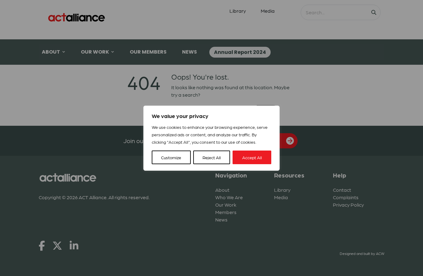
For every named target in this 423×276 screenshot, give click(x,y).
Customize (171, 157)
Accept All (252, 157)
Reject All (212, 157)
